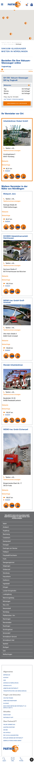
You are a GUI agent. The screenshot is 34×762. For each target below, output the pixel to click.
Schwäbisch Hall (8, 640)
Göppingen (6, 566)
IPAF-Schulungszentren (11, 735)
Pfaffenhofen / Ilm (9, 615)
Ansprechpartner (9, 727)
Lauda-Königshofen (9, 591)
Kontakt (5, 677)
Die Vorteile (6, 732)
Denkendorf (7, 541)
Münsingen (6, 601)
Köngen (5, 587)
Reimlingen (7, 619)
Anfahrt (7, 171)
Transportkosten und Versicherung (14, 691)
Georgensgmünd (8, 562)
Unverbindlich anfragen (17, 103)
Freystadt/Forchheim (10, 555)
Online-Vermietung (9, 724)
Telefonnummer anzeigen (11, 150)
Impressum (6, 675)
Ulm (4, 651)
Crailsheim (6, 538)
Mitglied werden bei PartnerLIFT (13, 738)
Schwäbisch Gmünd (10, 637)
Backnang (6, 534)
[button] (26, 23)
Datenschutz (7, 685)
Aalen (5, 523)
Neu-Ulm (6, 605)
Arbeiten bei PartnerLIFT (10, 688)
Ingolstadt (6, 584)
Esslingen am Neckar (10, 548)
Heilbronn (6, 580)
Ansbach (6, 527)
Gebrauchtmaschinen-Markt (12, 740)
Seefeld (5, 644)
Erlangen (6, 545)
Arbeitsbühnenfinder (10, 700)
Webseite (5, 161)
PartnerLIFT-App (8, 717)
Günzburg (6, 573)
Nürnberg (6, 612)
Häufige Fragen (8, 698)
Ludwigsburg (7, 594)
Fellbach (6, 552)
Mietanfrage (6, 165)
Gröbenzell (6, 569)
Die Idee (5, 730)
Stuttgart (6, 647)
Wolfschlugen (7, 654)
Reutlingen (6, 626)
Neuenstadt (7, 608)
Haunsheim (7, 576)
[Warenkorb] (27, 4)
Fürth (4, 559)
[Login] (31, 4)
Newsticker (7, 714)
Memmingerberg (8, 598)
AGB (4, 680)
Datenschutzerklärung (10, 683)
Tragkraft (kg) (6, 66)
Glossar (6, 703)
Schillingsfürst (7, 629)
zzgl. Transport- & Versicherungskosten (14, 99)
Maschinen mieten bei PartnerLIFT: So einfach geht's (14, 707)
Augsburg (6, 531)
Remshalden (7, 622)
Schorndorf (6, 633)
